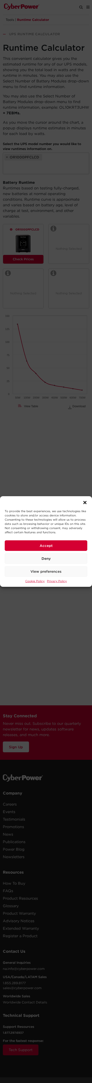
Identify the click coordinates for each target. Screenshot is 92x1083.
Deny (46, 559)
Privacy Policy (57, 581)
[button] (85, 502)
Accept (46, 546)
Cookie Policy (35, 581)
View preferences (46, 571)
